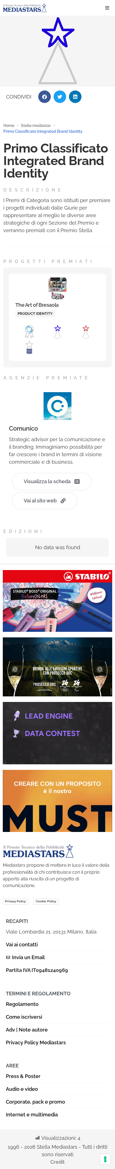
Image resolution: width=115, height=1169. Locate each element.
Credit (57, 1162)
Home (8, 125)
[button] (107, 8)
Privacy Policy (15, 901)
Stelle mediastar (36, 125)
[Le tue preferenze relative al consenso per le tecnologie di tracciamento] (105, 1159)
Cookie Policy (46, 901)
